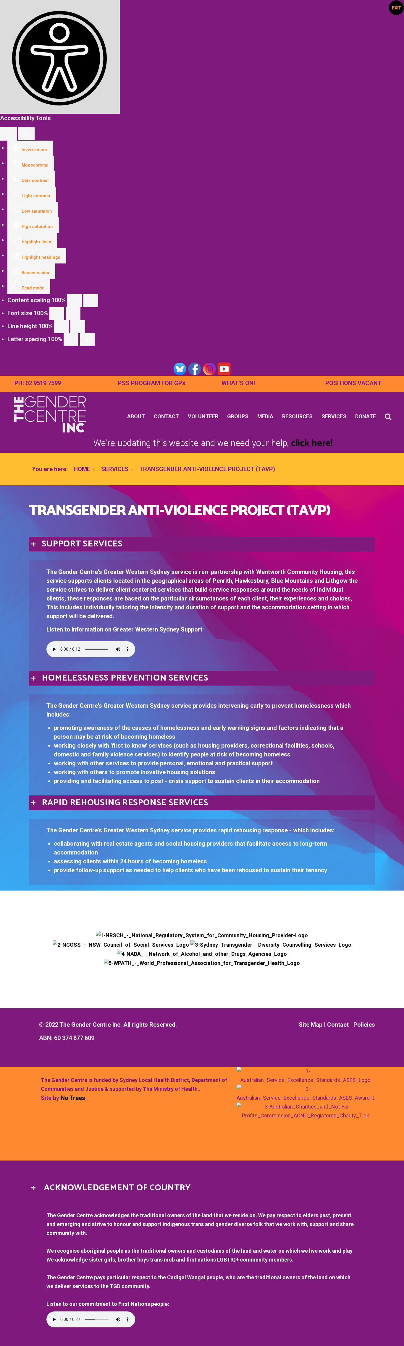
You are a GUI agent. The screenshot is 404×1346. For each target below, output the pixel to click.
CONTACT (166, 416)
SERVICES (333, 416)
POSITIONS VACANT (353, 383)
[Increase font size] (73, 313)
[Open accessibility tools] (60, 57)
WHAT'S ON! (238, 383)
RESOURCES (297, 416)
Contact (338, 1024)
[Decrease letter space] (71, 339)
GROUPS (237, 416)
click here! (311, 443)
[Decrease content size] (74, 300)
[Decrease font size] (56, 313)
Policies (364, 1024)
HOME (82, 469)
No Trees (73, 1097)
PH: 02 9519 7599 (37, 383)
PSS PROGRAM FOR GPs (151, 383)
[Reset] (8, 134)
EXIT (396, 8)
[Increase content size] (90, 300)
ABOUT (136, 416)
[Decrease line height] (61, 326)
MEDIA (265, 416)
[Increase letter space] (87, 339)
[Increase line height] (77, 326)
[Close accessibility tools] (26, 133)
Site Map (310, 1024)
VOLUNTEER (203, 416)
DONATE (365, 416)
